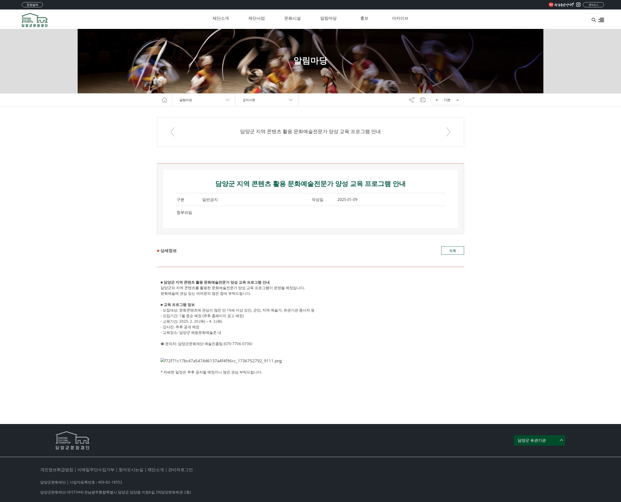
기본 (447, 99)
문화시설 (292, 18)
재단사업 (256, 18)
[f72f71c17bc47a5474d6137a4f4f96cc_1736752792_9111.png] (221, 361)
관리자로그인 (180, 469)
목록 (452, 250)
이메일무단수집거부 (95, 469)
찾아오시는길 (131, 469)
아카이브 (400, 18)
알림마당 (328, 18)
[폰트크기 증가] (437, 100)
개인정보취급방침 (56, 469)
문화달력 (32, 5)
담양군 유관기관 (532, 440)
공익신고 (593, 4)
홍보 (364, 18)
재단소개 (220, 18)
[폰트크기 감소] (457, 100)
